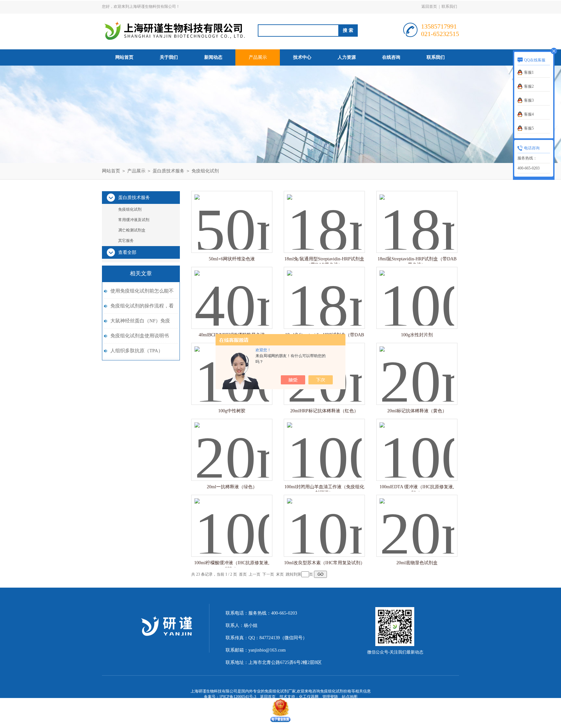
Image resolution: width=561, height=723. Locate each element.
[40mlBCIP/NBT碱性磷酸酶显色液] (231, 291)
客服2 (529, 86)
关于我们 (169, 57)
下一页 (268, 574)
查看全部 (127, 252)
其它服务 (126, 240)
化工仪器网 (308, 696)
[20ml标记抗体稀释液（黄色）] (417, 367)
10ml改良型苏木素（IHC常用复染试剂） (324, 562)
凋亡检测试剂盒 (131, 230)
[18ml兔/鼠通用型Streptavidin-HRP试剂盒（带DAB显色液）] (324, 215)
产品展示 (258, 57)
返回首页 (429, 6)
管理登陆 (330, 696)
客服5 (529, 128)
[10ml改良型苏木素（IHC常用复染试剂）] (324, 519)
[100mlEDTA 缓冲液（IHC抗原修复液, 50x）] (417, 443)
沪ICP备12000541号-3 (237, 696)
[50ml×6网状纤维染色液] (231, 215)
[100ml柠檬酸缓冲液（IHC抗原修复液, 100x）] (231, 519)
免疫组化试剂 (205, 170)
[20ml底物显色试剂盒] (417, 519)
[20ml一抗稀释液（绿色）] (231, 443)
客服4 (529, 114)
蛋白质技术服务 (168, 170)
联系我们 (449, 6)
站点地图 (349, 696)
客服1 (529, 72)
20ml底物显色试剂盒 (417, 562)
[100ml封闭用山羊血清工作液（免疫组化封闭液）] (324, 443)
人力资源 (347, 57)
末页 (280, 574)
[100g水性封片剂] (417, 291)
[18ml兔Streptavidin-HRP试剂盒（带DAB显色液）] (324, 291)
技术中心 (302, 57)
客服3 (529, 100)
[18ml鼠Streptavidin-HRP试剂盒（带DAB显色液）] (417, 215)
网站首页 (124, 57)
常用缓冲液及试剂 (133, 220)
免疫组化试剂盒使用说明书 (139, 335)
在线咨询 (391, 57)
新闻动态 (213, 57)
